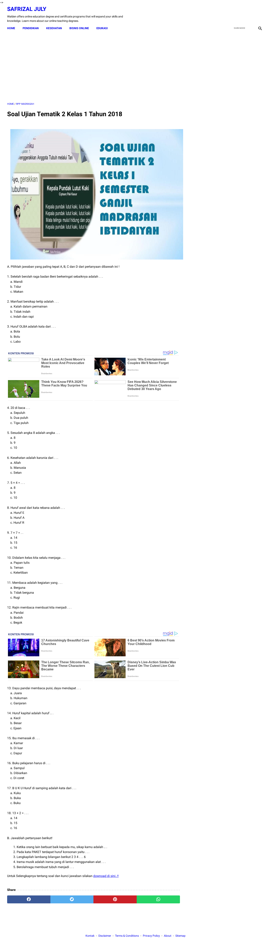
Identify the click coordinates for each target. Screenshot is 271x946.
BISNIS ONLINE (79, 28)
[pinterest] (115, 899)
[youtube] (250, 14)
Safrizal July (26, 9)
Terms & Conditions (127, 935)
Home (11, 28)
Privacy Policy (151, 935)
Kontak (90, 935)
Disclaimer (104, 935)
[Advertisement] (93, 67)
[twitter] (241, 14)
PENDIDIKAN (31, 28)
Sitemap (180, 935)
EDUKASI (102, 28)
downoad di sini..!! (106, 876)
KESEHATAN (54, 28)
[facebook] (231, 14)
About (167, 935)
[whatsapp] (158, 899)
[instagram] (259, 14)
